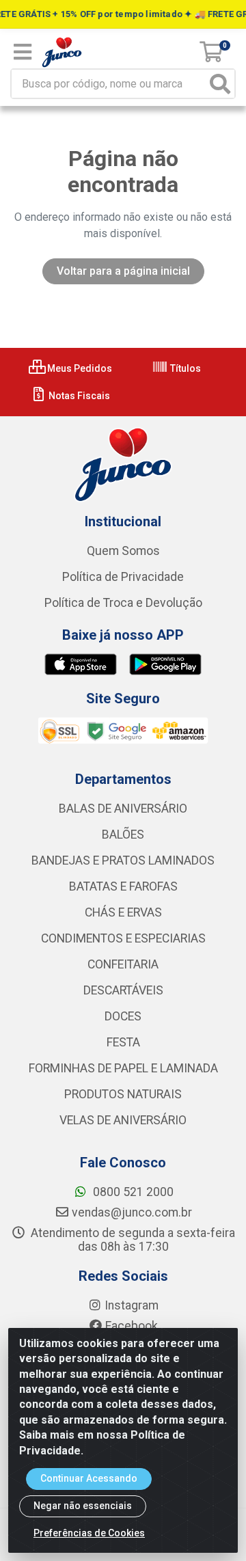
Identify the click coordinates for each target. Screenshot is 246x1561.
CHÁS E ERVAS (123, 912)
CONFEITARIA (123, 964)
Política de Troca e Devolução (123, 603)
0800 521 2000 (132, 1192)
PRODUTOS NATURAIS (123, 1094)
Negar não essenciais (82, 1505)
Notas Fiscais (78, 395)
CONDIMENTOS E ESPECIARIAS (123, 938)
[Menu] (22, 52)
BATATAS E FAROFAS (123, 886)
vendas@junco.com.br (132, 1212)
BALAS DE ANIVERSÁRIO (123, 808)
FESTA (123, 1042)
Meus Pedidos (78, 368)
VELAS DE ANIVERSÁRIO (123, 1120)
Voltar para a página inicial (123, 270)
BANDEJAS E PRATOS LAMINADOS (123, 860)
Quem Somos (123, 551)
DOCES (123, 1016)
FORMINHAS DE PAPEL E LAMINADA (123, 1068)
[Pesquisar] (220, 84)
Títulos (184, 368)
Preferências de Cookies (89, 1533)
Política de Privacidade (123, 577)
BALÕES (123, 834)
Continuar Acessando (88, 1478)
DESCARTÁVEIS (123, 990)
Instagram (132, 1305)
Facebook (131, 1326)
